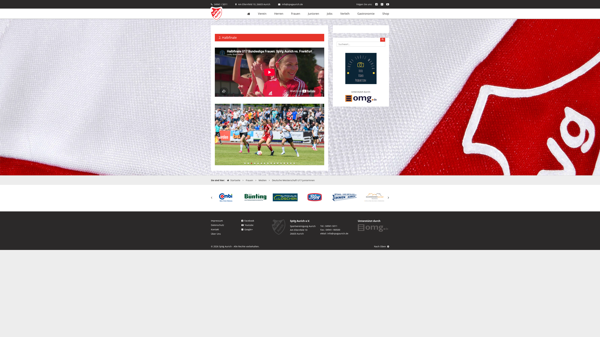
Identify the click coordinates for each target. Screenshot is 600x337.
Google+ (248, 229)
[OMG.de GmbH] (361, 98)
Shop (385, 13)
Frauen (295, 13)
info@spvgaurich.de (292, 4)
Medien (263, 180)
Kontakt (215, 229)
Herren (278, 13)
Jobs (329, 13)
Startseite (235, 180)
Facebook (249, 220)
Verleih (345, 13)
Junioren (313, 13)
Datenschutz (217, 225)
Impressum (217, 220)
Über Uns (216, 233)
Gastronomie (366, 13)
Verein (262, 13)
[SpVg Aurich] (216, 13)
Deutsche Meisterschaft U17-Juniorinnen (293, 180)
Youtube (249, 225)
